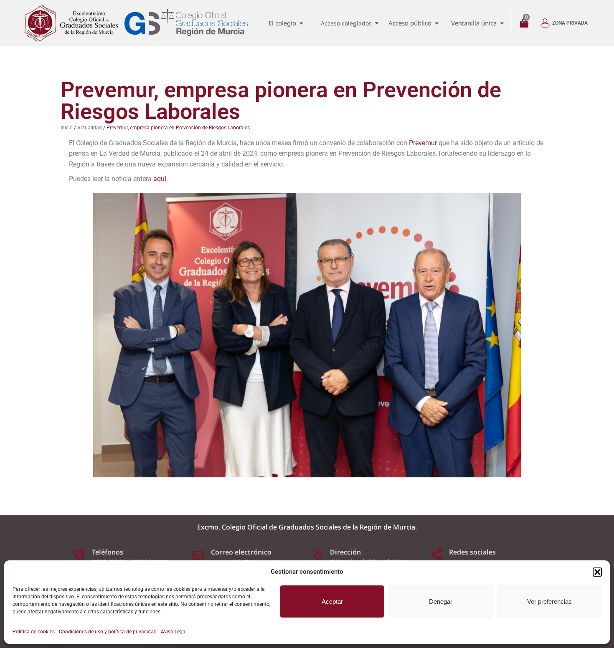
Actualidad (89, 128)
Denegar (440, 601)
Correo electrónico (241, 552)
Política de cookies (34, 632)
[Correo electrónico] (198, 554)
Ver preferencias (549, 601)
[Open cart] (526, 23)
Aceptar (332, 601)
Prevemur (423, 143)
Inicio (67, 128)
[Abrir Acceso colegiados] (377, 23)
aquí (159, 179)
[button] (597, 572)
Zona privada (570, 23)
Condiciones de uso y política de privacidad (108, 632)
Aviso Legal (174, 632)
